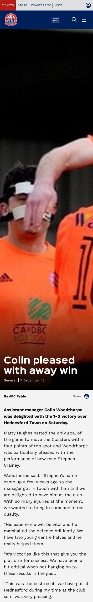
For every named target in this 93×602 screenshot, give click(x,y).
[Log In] (88, 5)
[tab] (8, 5)
